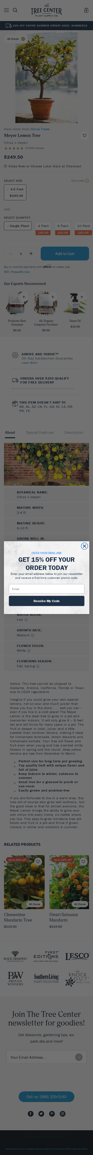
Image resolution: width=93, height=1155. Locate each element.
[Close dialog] (84, 546)
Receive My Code (46, 600)
